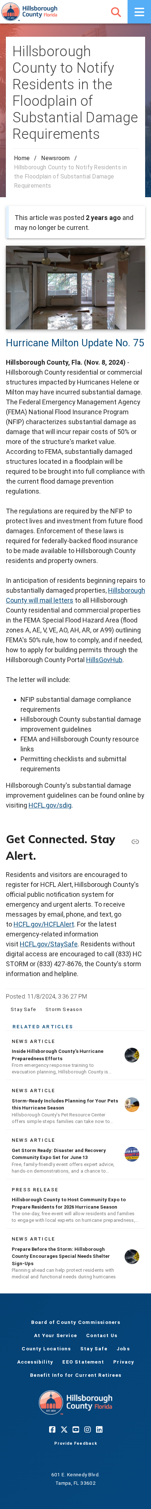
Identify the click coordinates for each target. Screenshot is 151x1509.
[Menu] (139, 12)
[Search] (116, 12)
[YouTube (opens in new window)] (75, 1429)
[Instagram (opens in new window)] (87, 1429)
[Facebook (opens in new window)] (52, 1429)
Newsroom (55, 158)
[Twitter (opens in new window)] (64, 1429)
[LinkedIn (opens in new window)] (99, 1429)
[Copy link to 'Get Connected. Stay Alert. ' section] (135, 841)
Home (22, 158)
